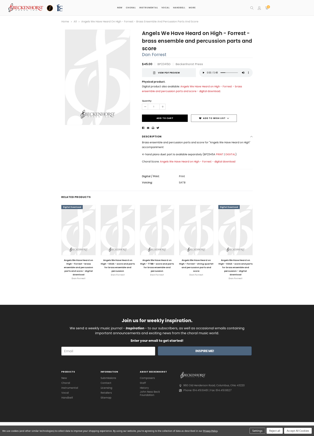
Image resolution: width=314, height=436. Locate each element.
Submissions (108, 378)
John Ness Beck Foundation (150, 393)
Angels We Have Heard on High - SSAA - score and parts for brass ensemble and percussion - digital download (235, 267)
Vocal (65, 392)
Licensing (106, 388)
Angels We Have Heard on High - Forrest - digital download (197, 161)
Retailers (106, 392)
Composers (147, 378)
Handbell (67, 397)
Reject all (274, 431)
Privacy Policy (210, 430)
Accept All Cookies (298, 431)
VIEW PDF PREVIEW (169, 72)
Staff (143, 383)
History (144, 388)
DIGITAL (230, 154)
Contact (106, 383)
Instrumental (69, 388)
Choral (65, 383)
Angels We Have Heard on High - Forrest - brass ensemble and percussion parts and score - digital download (78, 267)
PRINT (219, 154)
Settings (257, 431)
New (119, 7)
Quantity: (147, 100)
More (192, 7)
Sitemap (106, 397)
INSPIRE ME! (204, 351)
